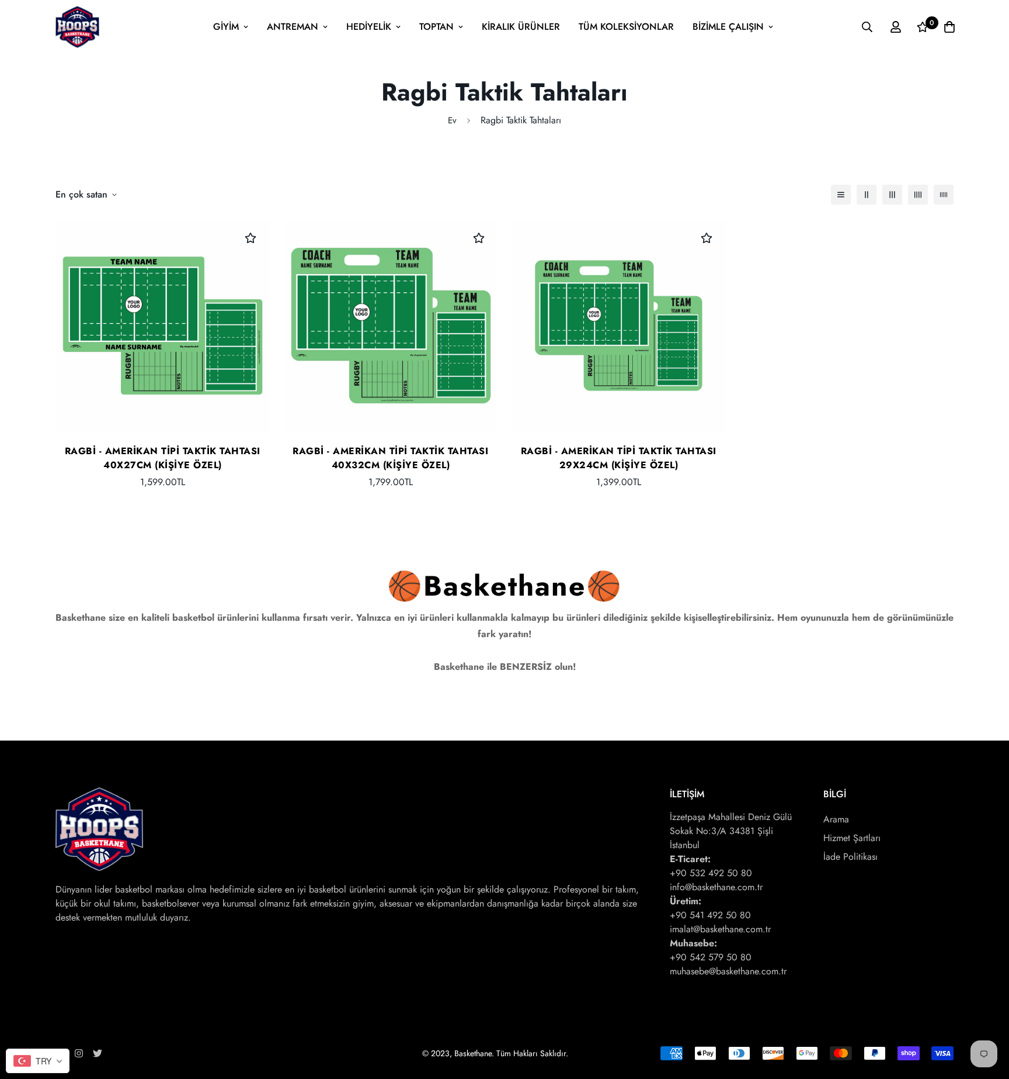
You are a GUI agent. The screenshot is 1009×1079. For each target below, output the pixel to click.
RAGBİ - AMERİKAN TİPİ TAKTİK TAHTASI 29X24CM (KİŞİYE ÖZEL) (618, 458)
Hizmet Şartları (852, 838)
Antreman (292, 26)
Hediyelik (368, 26)
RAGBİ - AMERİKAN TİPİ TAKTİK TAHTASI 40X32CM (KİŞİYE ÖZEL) (390, 458)
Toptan (436, 26)
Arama (836, 819)
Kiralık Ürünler (521, 26)
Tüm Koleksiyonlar (626, 26)
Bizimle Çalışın (728, 26)
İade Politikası (850, 856)
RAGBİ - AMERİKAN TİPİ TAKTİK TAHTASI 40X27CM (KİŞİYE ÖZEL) (162, 458)
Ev (452, 120)
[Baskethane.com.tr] (77, 27)
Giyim (226, 26)
